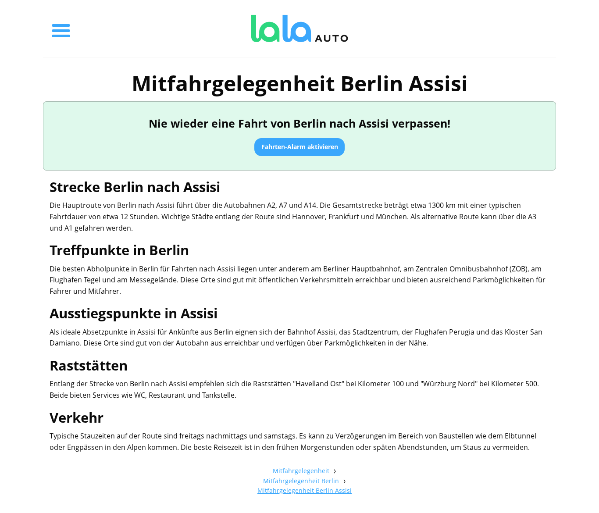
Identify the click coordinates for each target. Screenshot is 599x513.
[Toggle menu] (61, 28)
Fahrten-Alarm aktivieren (299, 146)
